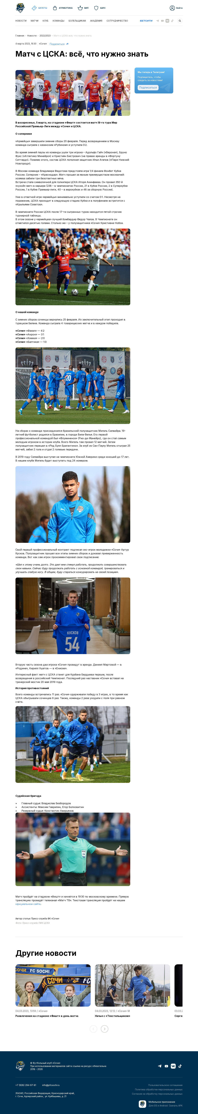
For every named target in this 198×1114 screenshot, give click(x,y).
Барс (102, 8)
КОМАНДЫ (58, 20)
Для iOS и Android (158, 1105)
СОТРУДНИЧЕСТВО (117, 20)
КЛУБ (45, 20)
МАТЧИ (34, 20)
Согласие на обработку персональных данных (157, 1093)
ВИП (86, 8)
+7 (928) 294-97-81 (25, 1085)
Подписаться (148, 87)
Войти (179, 8)
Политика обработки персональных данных (159, 1089)
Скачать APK (176, 1105)
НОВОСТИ (20, 20)
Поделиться (57, 44)
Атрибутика (66, 8)
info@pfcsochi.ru (51, 1085)
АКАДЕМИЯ (96, 20)
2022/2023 (45, 35)
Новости (32, 35)
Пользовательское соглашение (165, 1085)
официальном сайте (28, 904)
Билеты (42, 8)
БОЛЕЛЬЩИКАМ (77, 20)
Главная (19, 35)
